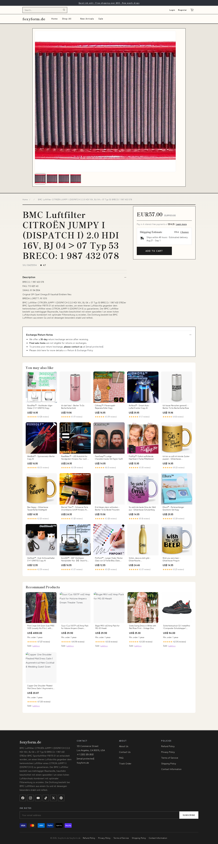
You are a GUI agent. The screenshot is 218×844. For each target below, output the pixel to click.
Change (184, 231)
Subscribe (189, 815)
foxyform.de (34, 18)
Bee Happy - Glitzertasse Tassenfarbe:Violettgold (37, 508)
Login (172, 9)
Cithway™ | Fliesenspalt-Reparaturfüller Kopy (105, 406)
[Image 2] (52, 178)
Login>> (36, 645)
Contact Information (171, 769)
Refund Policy (168, 746)
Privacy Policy (168, 751)
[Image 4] (75, 178)
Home (54, 18)
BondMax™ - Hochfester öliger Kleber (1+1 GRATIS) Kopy (40, 406)
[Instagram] (30, 798)
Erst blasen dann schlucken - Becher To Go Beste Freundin (107, 508)
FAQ (121, 757)
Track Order (125, 763)
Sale (100, 18)
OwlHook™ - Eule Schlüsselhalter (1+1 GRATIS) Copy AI (41, 559)
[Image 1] (40, 178)
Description (29, 277)
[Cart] (191, 9)
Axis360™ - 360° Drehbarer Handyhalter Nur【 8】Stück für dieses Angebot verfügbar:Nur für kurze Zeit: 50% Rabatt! (74, 559)
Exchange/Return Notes (39, 334)
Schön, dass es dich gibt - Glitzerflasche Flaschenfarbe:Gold (139, 559)
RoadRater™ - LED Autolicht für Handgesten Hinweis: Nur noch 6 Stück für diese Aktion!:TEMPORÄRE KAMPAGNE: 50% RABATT (75, 457)
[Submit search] (64, 10)
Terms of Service (169, 757)
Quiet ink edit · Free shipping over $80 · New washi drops (109, 2)
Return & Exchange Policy (80, 350)
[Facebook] (23, 798)
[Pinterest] (61, 798)
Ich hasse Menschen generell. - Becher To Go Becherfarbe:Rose (176, 406)
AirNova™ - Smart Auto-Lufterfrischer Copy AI (139, 406)
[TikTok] (46, 798)
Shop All (66, 18)
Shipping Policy (168, 763)
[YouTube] (38, 798)
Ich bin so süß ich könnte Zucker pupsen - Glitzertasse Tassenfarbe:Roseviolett (176, 457)
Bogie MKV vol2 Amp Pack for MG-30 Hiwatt (107, 626)
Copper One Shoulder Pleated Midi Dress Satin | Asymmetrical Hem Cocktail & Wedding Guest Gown (40, 687)
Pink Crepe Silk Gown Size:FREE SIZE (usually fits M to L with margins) (40, 627)
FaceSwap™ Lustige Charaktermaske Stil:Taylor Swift (109, 457)
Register (182, 9)
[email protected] (94, 346)
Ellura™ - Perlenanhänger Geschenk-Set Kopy (173, 508)
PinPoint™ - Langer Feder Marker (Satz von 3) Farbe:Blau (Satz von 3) (109, 559)
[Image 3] (63, 178)
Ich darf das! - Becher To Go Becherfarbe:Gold (72, 406)
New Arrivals (87, 18)
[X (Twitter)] (53, 798)
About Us (123, 746)
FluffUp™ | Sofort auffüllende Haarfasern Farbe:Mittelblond (141, 457)
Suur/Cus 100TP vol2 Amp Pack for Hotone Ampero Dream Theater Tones (74, 627)
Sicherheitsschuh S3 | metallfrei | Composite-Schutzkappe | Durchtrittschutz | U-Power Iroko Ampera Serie (176, 627)
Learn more (181, 224)
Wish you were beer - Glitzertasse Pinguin (171, 559)
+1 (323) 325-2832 (85, 754)
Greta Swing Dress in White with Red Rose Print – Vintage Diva (142, 626)
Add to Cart (154, 250)
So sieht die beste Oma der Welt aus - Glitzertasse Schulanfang (142, 508)
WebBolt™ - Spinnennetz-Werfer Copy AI (41, 457)
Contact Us (124, 751)
